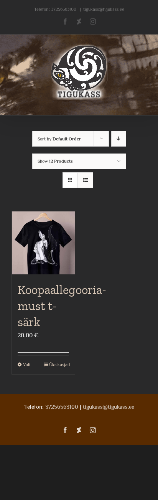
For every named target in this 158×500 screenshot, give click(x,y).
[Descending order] (118, 139)
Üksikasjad (59, 364)
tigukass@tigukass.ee (103, 9)
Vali (26, 364)
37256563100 (63, 9)
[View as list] (85, 180)
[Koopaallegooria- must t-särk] (43, 242)
